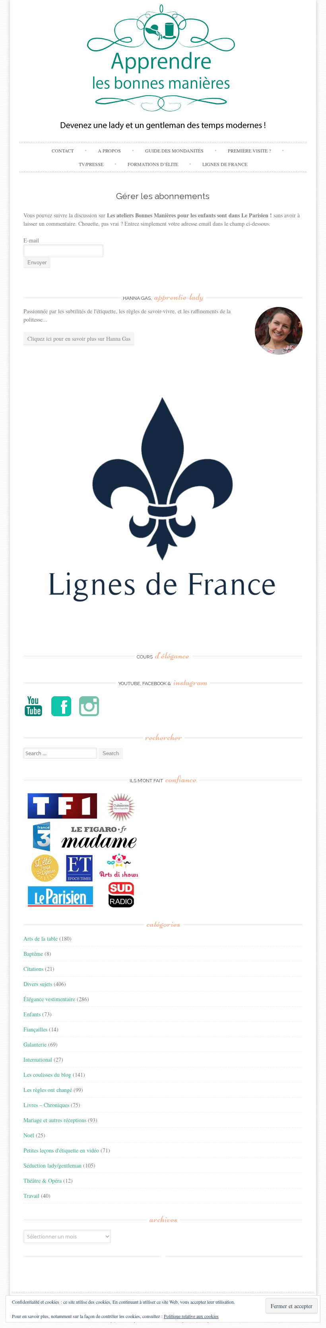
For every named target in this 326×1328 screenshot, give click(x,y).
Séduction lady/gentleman (52, 1165)
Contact (63, 150)
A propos (109, 150)
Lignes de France (224, 164)
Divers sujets (37, 984)
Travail (31, 1195)
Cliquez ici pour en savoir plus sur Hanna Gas (78, 338)
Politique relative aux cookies (191, 1316)
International (37, 1059)
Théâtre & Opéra (42, 1180)
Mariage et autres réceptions (54, 1120)
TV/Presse (91, 164)
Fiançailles (35, 1029)
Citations (33, 969)
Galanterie (35, 1044)
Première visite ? (249, 150)
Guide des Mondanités (174, 150)
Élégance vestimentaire (49, 999)
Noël (28, 1135)
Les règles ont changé (47, 1090)
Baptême (33, 953)
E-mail (31, 240)
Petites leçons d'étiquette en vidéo (61, 1150)
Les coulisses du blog (47, 1074)
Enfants (32, 1014)
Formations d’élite (153, 164)
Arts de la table (40, 938)
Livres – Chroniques (46, 1105)
